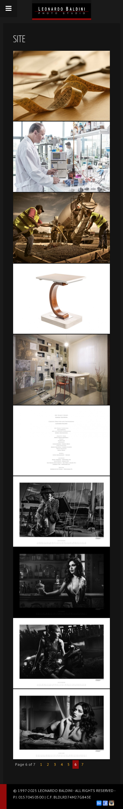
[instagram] (111, 803)
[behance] (99, 803)
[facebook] (105, 803)
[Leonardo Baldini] (61, 9)
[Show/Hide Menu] (8, 8)
